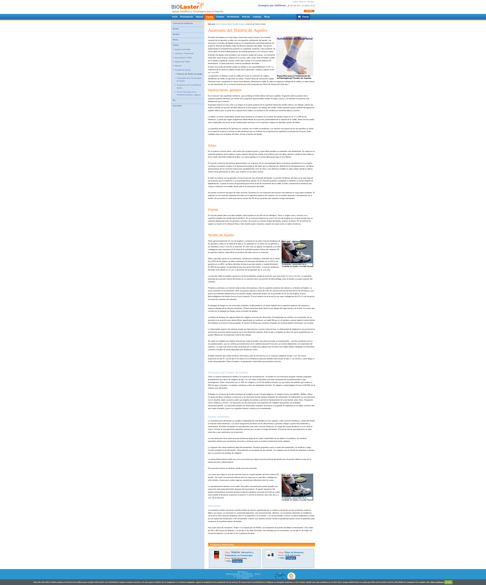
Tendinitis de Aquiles (238, 24)
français (310, 1)
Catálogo (257, 17)
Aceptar (448, 582)
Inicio (174, 17)
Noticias (246, 17)
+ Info (228, 561)
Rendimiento (233, 17)
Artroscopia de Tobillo (183, 58)
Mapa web (302, 1)
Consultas (177, 106)
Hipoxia (199, 17)
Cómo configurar (437, 582)
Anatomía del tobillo (182, 49)
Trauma (209, 17)
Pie (174, 100)
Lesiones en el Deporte (183, 23)
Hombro (176, 34)
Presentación (186, 17)
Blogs (267, 17)
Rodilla (176, 29)
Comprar (237, 561)
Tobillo (229, 24)
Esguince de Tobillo (182, 62)
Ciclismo (220, 17)
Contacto (295, 1)
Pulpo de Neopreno (294, 552)
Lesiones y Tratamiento (184, 53)
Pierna (175, 40)
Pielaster (178, 66)
